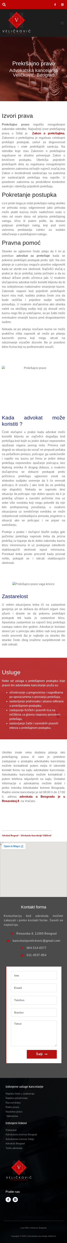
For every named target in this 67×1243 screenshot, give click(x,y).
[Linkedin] (62, 4)
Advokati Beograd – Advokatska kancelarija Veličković (26, 835)
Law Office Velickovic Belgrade (33, 1228)
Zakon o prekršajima (48, 133)
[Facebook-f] (55, 4)
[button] (4, 4)
